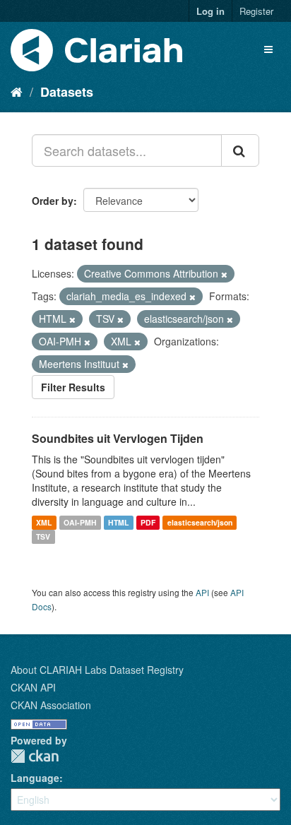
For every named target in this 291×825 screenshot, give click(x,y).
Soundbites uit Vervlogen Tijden (117, 438)
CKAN (35, 756)
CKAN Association (51, 705)
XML (44, 522)
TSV (43, 536)
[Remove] (224, 274)
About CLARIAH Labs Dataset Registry (97, 670)
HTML (118, 522)
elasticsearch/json (199, 522)
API (202, 592)
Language (35, 778)
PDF (148, 522)
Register (256, 11)
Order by (52, 201)
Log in (210, 11)
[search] (240, 150)
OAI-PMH (80, 522)
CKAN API (33, 687)
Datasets (66, 92)
